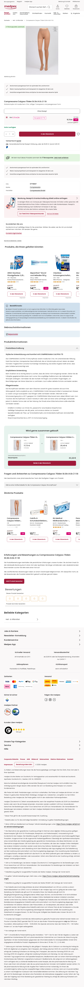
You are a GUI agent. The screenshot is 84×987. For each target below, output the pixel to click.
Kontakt (70, 759)
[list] (42, 50)
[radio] (7, 117)
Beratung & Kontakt (64, 1)
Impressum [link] (8, 765)
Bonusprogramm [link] (9, 1)
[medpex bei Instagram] (50, 699)
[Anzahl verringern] (6, 134)
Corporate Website (11, 759)
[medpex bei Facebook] (46, 699)
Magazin (19, 1)
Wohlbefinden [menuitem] (37, 13)
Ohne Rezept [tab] (42, 111)
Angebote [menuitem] (76, 13)
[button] (31, 213)
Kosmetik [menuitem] (48, 13)
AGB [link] (28, 759)
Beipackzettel (13, 334)
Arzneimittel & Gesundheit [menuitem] (24, 13)
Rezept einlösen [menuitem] (7, 13)
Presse (22, 759)
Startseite (7, 20)
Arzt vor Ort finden (52, 213)
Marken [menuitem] (65, 13)
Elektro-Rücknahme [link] (58, 759)
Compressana (35, 187)
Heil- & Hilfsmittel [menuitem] (56, 13)
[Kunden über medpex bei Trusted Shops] (15, 730)
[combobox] (39, 7)
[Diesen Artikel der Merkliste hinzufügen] (78, 134)
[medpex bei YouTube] (54, 699)
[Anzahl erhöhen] (13, 134)
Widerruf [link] (34, 759)
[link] (7, 711)
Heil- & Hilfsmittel (18, 20)
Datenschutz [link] (44, 759)
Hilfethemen (76, 1)
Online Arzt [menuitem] (15, 13)
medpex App (28, 1)
